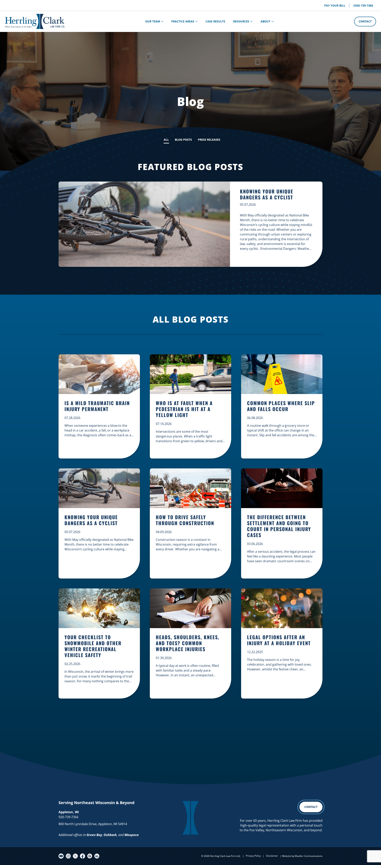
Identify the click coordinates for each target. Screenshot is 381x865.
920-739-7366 (68, 817)
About (265, 21)
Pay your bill (334, 5)
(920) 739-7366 (363, 5)
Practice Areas (182, 21)
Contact (365, 21)
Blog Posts (183, 139)
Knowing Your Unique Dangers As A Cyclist (266, 194)
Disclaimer (272, 855)
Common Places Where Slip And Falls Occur (281, 406)
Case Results (215, 21)
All (166, 139)
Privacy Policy (253, 855)
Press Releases (209, 139)
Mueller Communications (308, 856)
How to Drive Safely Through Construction (185, 520)
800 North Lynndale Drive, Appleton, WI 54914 (93, 824)
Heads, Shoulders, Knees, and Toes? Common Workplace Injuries (187, 643)
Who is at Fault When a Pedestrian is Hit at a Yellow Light (184, 409)
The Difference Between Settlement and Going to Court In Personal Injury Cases (279, 526)
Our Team (152, 21)
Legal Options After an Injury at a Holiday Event (279, 640)
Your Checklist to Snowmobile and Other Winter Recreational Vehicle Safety (92, 646)
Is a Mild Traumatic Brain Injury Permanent (97, 406)
